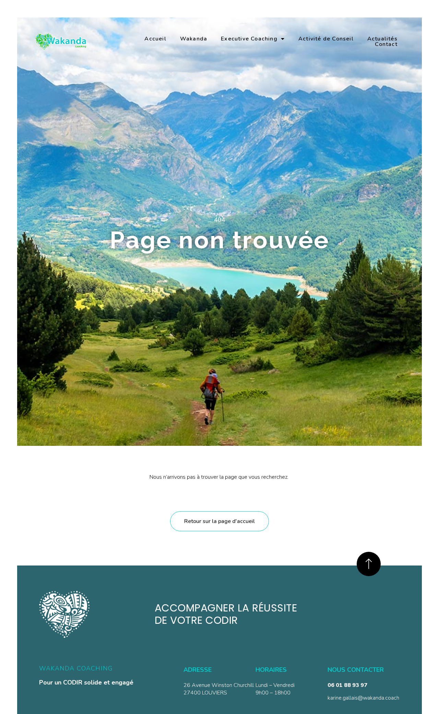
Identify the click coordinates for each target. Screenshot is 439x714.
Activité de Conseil (326, 38)
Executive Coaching (249, 38)
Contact (386, 44)
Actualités (382, 38)
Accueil (155, 38)
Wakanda (193, 38)
